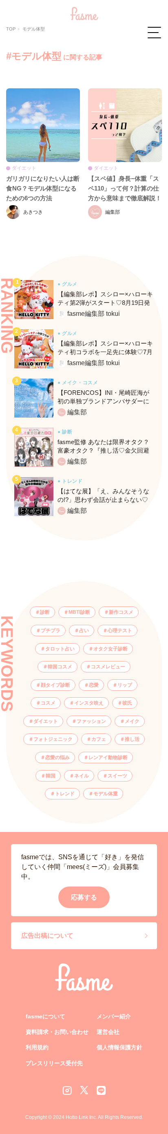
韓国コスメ (60, 667)
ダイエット (45, 721)
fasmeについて (45, 1016)
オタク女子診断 (110, 649)
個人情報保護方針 (119, 1047)
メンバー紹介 (114, 1016)
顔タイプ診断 (55, 685)
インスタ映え (89, 703)
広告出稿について (47, 935)
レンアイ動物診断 (108, 757)
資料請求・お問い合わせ (57, 1032)
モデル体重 (105, 794)
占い (84, 630)
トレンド (65, 794)
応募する (84, 897)
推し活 (132, 739)
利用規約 (37, 1047)
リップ (124, 685)
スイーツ (117, 776)
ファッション (91, 721)
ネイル (81, 776)
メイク (132, 721)
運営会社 (108, 1032)
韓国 (50, 776)
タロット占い (60, 649)
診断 (45, 612)
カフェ (98, 739)
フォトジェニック (53, 739)
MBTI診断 (79, 612)
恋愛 (94, 685)
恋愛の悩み (57, 757)
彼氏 (127, 703)
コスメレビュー (108, 667)
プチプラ (50, 630)
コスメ (48, 703)
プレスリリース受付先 (54, 1063)
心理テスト (120, 630)
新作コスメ (121, 612)
